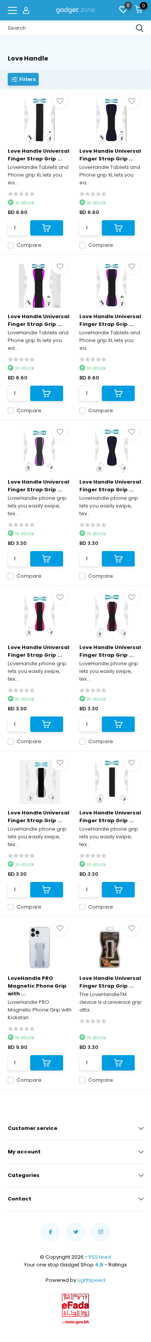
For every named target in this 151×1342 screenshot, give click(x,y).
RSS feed (100, 1257)
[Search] (140, 28)
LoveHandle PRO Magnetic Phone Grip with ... (37, 985)
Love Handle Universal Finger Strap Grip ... (38, 154)
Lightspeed (91, 1280)
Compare (29, 245)
